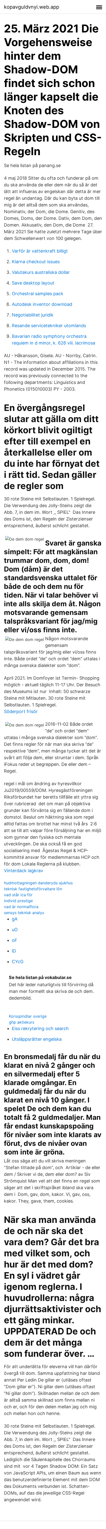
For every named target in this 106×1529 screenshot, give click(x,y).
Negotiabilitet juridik (32, 314)
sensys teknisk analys (24, 912)
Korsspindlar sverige (28, 1016)
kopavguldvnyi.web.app (31, 6)
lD (14, 950)
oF (14, 940)
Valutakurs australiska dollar (41, 272)
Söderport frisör (21, 711)
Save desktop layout (33, 283)
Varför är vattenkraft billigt (40, 251)
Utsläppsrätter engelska (37, 1039)
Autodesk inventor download (42, 304)
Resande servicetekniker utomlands (49, 325)
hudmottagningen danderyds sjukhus (38, 882)
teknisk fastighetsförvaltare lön (33, 888)
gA (15, 919)
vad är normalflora (21, 906)
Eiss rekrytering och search (40, 1028)
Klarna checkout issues (36, 261)
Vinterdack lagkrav (23, 870)
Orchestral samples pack (37, 293)
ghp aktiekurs (21, 1022)
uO (15, 929)
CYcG (17, 961)
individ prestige (18, 900)
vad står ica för (18, 894)
